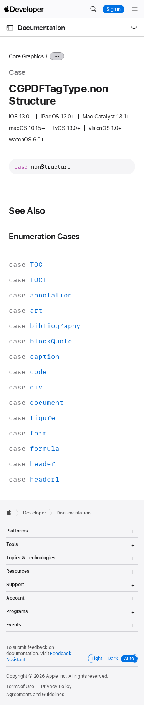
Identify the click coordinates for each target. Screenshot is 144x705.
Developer (34, 513)
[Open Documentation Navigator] (9, 27)
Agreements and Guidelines (35, 694)
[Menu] (135, 9)
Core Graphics (26, 56)
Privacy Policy (56, 686)
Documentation (41, 27)
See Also (27, 210)
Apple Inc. (56, 676)
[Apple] (11, 512)
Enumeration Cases (44, 236)
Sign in (113, 9)
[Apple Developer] (24, 9)
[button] (93, 9)
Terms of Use (20, 686)
